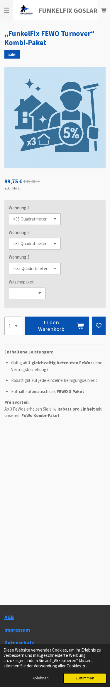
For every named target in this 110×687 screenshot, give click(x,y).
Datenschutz (19, 642)
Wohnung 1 (19, 208)
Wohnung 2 (19, 232)
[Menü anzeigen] (6, 10)
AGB (9, 617)
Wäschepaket (21, 282)
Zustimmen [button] (84, 678)
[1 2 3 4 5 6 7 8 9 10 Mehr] (13, 326)
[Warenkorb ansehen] (103, 10)
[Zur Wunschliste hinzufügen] (99, 326)
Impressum (17, 629)
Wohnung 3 (19, 257)
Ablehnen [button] (41, 678)
